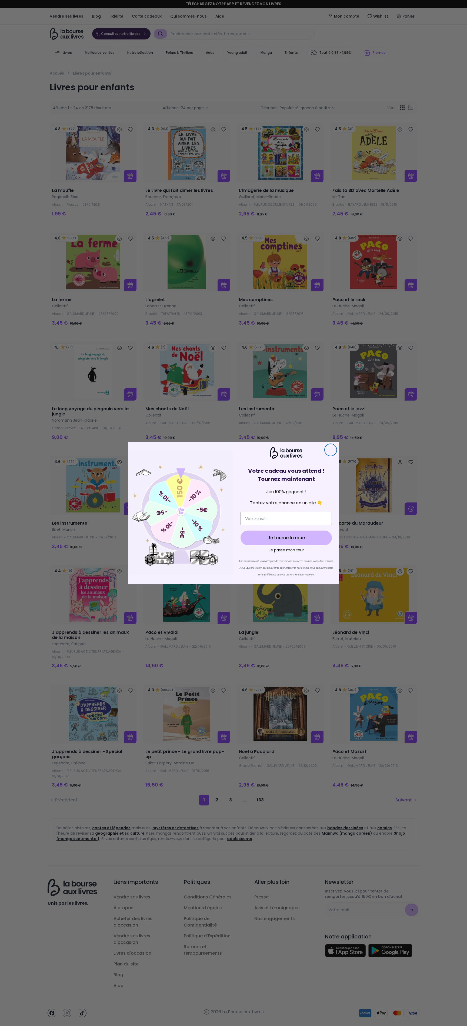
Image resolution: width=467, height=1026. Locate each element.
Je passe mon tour (286, 550)
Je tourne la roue (286, 538)
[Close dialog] (331, 450)
